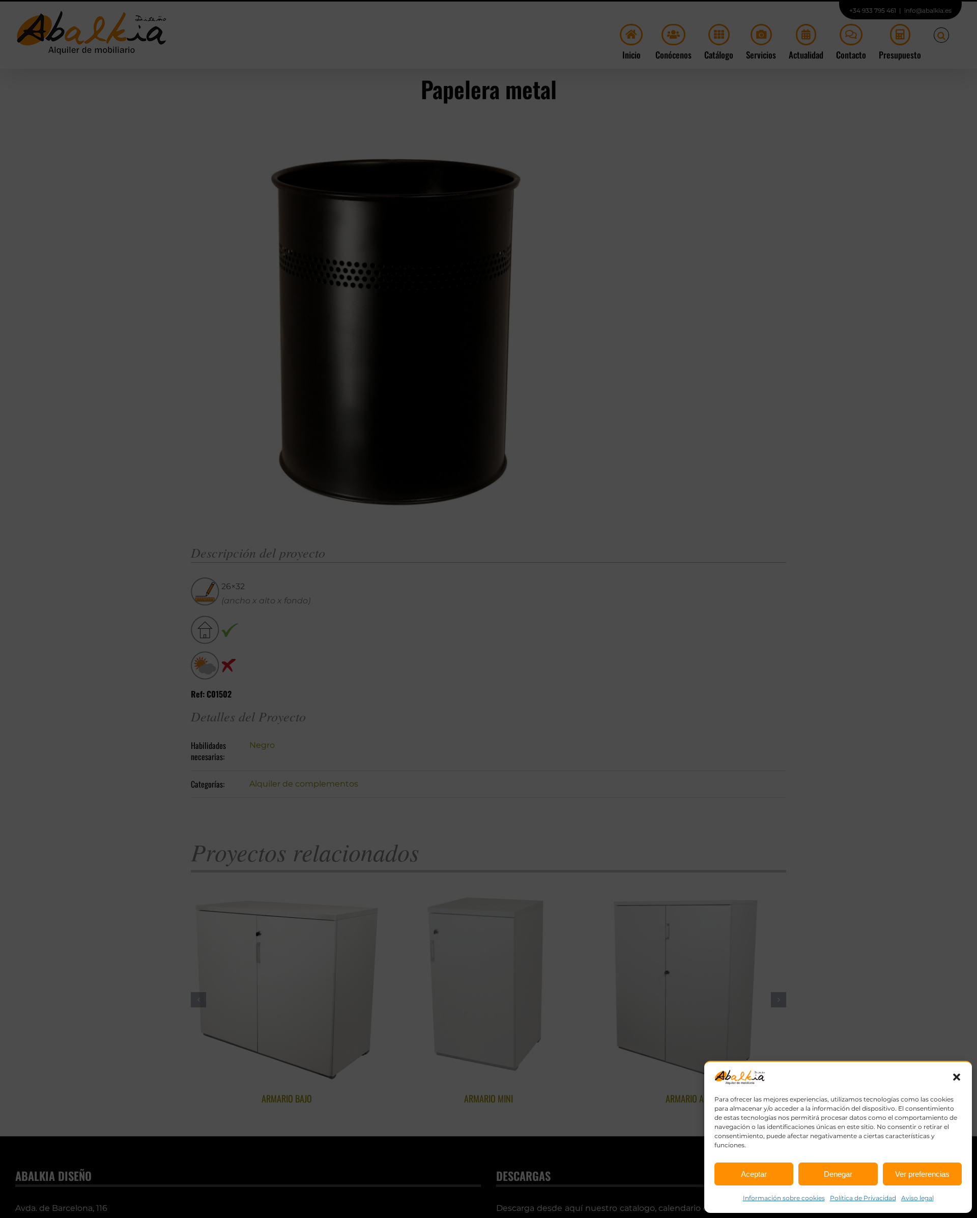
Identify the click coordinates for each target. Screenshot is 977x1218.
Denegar (838, 1174)
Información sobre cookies (784, 1198)
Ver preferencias (922, 1174)
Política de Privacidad (863, 1198)
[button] (957, 1077)
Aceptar (754, 1174)
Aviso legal (917, 1198)
